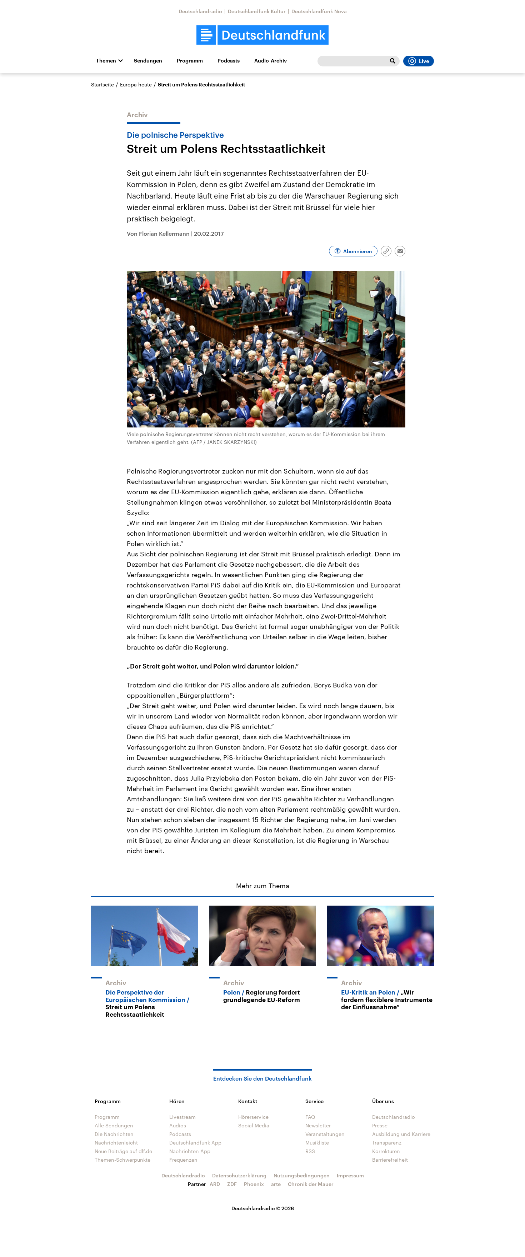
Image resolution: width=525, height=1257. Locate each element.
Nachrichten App (189, 1151)
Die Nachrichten (114, 1134)
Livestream (182, 1117)
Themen (106, 60)
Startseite (102, 84)
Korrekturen (386, 1151)
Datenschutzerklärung (239, 1175)
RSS (310, 1151)
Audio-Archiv (270, 60)
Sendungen (148, 60)
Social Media (253, 1125)
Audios (177, 1125)
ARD (215, 1184)
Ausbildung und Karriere (401, 1134)
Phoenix (254, 1184)
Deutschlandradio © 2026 (262, 1208)
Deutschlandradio (200, 11)
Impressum (350, 1175)
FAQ (310, 1117)
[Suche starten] (392, 61)
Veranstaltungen (325, 1134)
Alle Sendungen (114, 1125)
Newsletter (318, 1125)
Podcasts (229, 60)
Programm (190, 60)
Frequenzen (183, 1160)
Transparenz (386, 1143)
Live (424, 61)
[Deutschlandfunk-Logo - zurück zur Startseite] (262, 35)
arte (276, 1184)
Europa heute (136, 84)
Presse (380, 1125)
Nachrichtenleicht (116, 1143)
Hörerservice (253, 1117)
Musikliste (317, 1143)
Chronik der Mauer (311, 1184)
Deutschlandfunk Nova (319, 11)
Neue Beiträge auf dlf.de (123, 1151)
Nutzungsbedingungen (302, 1175)
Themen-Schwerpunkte (122, 1160)
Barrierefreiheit (390, 1160)
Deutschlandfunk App (195, 1143)
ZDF (232, 1184)
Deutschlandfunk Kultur (257, 11)
